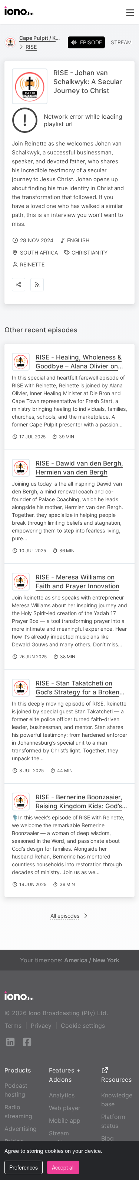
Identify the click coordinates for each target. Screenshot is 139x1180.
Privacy (41, 1025)
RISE (31, 47)
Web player (64, 1108)
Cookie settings (83, 1025)
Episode (91, 42)
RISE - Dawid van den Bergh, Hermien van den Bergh (79, 468)
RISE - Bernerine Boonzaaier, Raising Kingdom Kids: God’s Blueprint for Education (79, 806)
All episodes (64, 915)
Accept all (63, 1167)
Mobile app (64, 1120)
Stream (121, 42)
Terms (12, 1025)
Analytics (62, 1095)
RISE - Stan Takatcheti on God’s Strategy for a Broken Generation (77, 692)
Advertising (20, 1128)
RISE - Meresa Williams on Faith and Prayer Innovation (77, 581)
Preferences (23, 1167)
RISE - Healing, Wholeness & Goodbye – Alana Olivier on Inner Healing (79, 366)
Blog (107, 1138)
